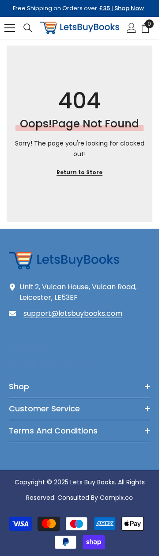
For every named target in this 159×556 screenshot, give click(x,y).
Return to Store (79, 172)
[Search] (28, 28)
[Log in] (131, 28)
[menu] (9, 28)
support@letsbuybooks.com (72, 313)
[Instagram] (29, 363)
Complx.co (116, 497)
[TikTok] (69, 363)
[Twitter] (89, 363)
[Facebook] (9, 363)
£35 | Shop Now (121, 8)
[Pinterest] (49, 363)
